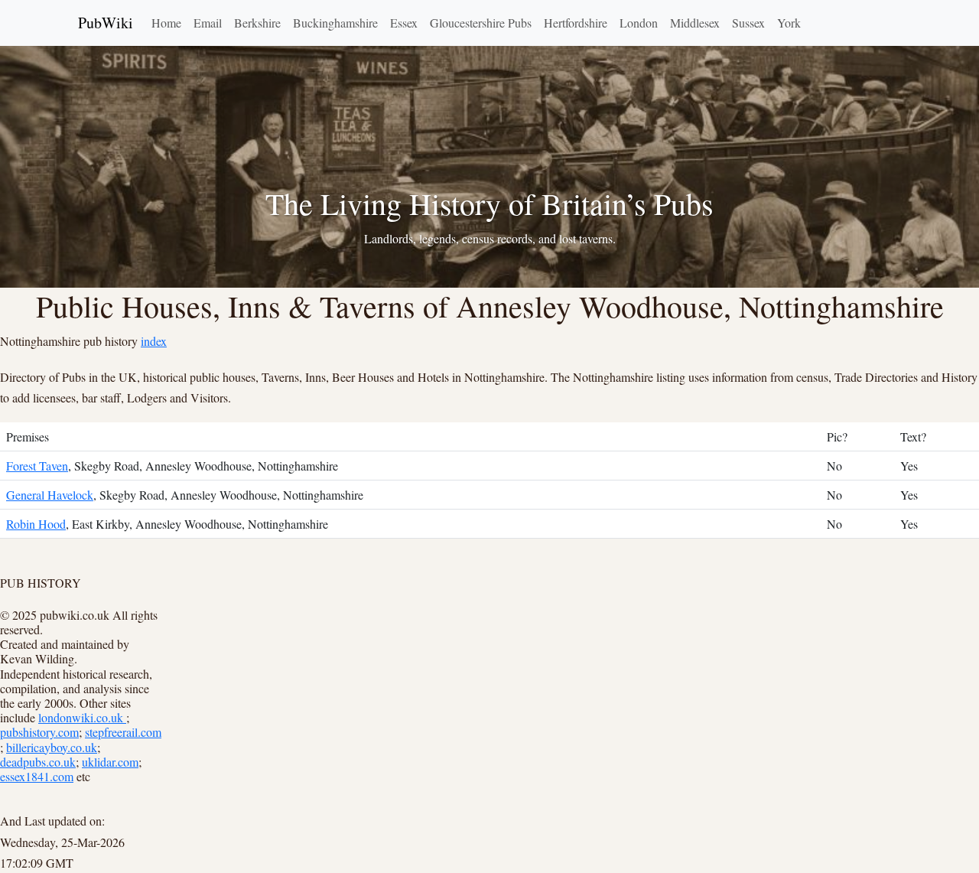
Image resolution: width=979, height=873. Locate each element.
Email (208, 23)
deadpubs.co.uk (38, 762)
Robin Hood (36, 524)
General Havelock (49, 495)
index (154, 341)
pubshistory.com (39, 732)
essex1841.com (36, 776)
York (789, 23)
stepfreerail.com (123, 732)
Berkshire (257, 23)
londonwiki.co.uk (82, 717)
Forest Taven (37, 466)
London (639, 23)
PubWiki (105, 22)
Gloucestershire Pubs (481, 23)
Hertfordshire (575, 23)
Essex (404, 23)
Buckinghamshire (335, 23)
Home (166, 23)
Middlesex (695, 23)
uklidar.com (110, 762)
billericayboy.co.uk (51, 747)
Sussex (748, 23)
